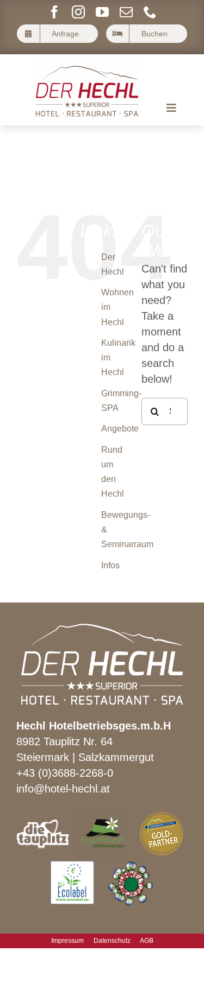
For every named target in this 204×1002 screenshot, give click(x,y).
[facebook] (54, 11)
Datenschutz (112, 940)
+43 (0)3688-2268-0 (64, 773)
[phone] (150, 11)
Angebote (120, 428)
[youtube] (102, 11)
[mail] (126, 11)
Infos (110, 565)
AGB (146, 940)
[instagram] (78, 11)
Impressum (67, 940)
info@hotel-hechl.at (63, 789)
